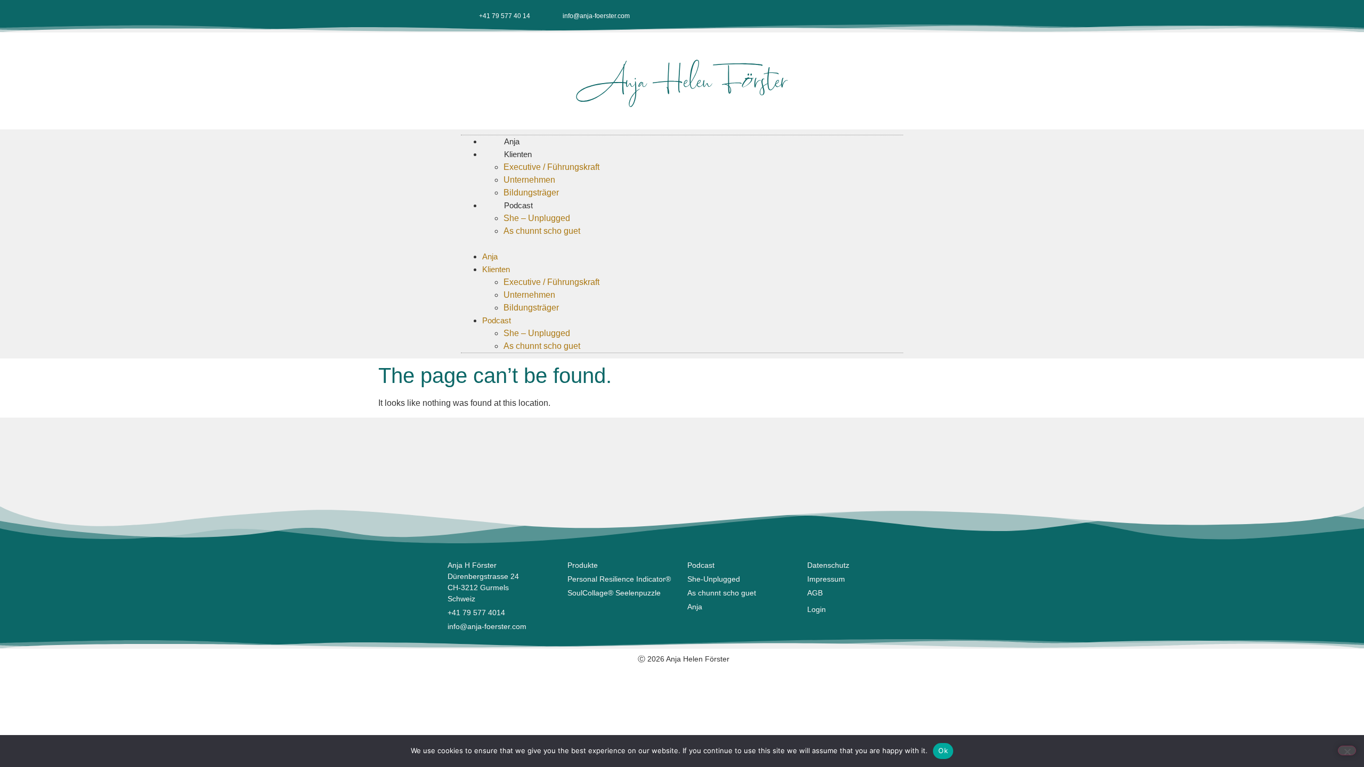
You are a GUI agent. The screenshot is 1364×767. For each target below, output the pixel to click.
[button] (682, 244)
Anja (490, 256)
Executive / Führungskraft (551, 167)
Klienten (518, 154)
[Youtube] (860, 16)
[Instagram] (842, 16)
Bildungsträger (531, 307)
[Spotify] (895, 16)
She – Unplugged (537, 218)
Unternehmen (529, 179)
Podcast (518, 205)
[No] (1347, 750)
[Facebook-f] (825, 16)
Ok (943, 750)
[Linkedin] (878, 16)
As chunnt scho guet (542, 230)
